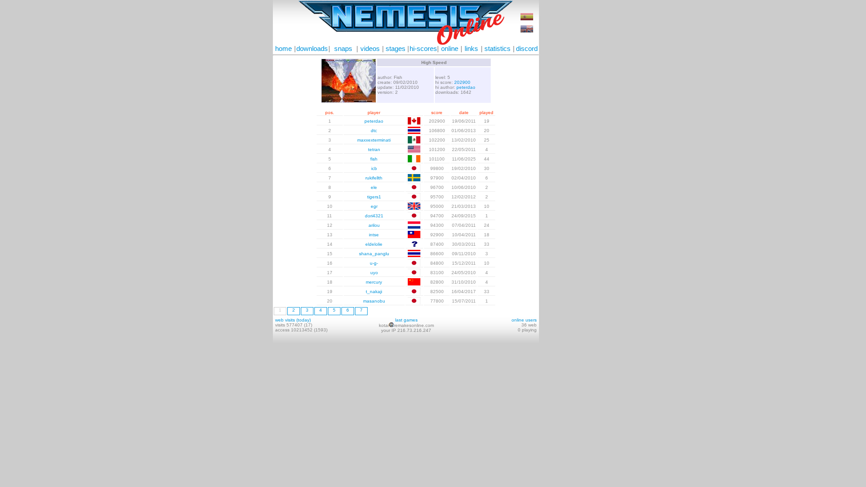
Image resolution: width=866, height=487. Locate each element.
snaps (343, 48)
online (449, 48)
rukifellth (373, 177)
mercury (374, 282)
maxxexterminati (374, 140)
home (283, 48)
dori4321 (374, 215)
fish (374, 158)
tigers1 (374, 196)
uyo (374, 272)
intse (374, 234)
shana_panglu (374, 253)
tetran (374, 149)
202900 (462, 82)
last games (406, 319)
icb (374, 168)
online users (524, 319)
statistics (497, 48)
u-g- (374, 263)
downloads (312, 48)
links (471, 48)
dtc (374, 130)
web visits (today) (293, 319)
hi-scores (423, 48)
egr (374, 206)
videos (370, 48)
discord (527, 48)
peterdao (465, 87)
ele (374, 187)
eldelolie (373, 244)
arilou (374, 225)
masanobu (374, 301)
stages (395, 48)
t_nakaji (374, 291)
